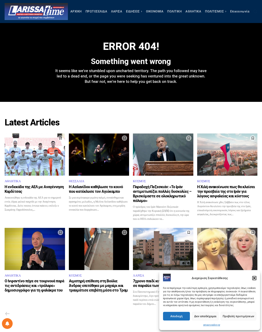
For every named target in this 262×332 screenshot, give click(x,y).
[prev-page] (8, 314)
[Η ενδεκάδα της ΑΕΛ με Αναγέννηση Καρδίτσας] (35, 154)
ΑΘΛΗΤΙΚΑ (13, 181)
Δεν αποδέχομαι (205, 316)
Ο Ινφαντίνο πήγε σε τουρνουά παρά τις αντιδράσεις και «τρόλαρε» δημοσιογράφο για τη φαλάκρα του (34, 285)
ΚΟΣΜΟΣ (139, 181)
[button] (254, 278)
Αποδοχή (176, 316)
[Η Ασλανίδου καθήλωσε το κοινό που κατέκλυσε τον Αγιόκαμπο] (99, 154)
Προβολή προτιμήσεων (238, 316)
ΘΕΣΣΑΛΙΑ (76, 181)
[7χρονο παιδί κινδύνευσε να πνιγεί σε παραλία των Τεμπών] (163, 249)
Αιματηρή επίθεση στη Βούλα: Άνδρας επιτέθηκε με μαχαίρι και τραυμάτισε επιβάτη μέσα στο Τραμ (98, 285)
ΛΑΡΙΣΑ (138, 276)
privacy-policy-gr (211, 325)
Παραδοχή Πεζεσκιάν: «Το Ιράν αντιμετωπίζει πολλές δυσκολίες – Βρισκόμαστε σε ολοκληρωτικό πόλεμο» (162, 194)
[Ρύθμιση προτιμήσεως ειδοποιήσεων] (7, 323)
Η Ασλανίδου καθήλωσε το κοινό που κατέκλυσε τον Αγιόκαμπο (96, 189)
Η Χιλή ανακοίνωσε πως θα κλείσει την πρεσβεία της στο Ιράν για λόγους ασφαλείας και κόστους (226, 191)
